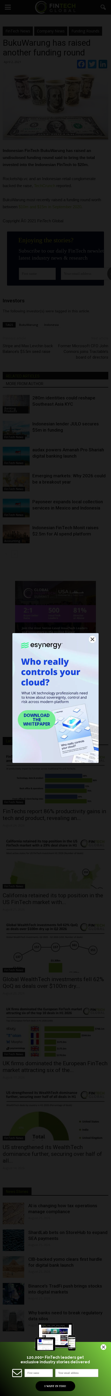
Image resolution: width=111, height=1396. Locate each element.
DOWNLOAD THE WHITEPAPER (36, 719)
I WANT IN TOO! (55, 1386)
